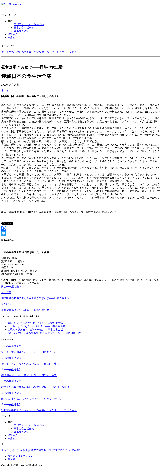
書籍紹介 (13, 34)
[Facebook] (80, 228)
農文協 (11, 459)
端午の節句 (35, 52)
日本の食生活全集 (24, 27)
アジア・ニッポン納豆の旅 (29, 24)
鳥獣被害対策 (21, 31)
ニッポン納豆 (69, 52)
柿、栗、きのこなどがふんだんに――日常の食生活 (36, 326)
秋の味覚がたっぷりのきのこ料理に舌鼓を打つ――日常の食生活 (44, 333)
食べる (5, 52)
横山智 (45, 52)
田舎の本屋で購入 (11, 286)
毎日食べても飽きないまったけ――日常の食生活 (35, 323)
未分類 (11, 37)
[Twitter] (80, 233)
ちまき (25, 52)
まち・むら (15, 52)
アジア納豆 (55, 52)
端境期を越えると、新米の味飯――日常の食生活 (35, 329)
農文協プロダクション (20, 456)
